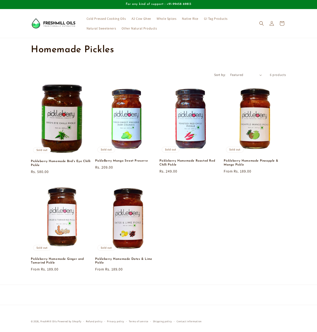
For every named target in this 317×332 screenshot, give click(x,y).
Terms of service (138, 321)
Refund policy (94, 321)
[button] (261, 23)
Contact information (189, 321)
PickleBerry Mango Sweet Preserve (121, 160)
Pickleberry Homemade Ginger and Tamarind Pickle (57, 260)
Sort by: (219, 75)
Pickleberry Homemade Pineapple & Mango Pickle (251, 162)
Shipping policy (162, 321)
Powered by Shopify (69, 321)
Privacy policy (115, 321)
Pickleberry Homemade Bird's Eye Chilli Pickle (61, 163)
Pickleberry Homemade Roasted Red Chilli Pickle (187, 162)
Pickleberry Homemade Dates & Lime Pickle (123, 260)
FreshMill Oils (48, 321)
